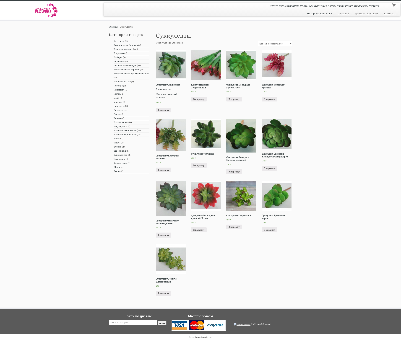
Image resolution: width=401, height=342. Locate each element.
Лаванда (118, 85)
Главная (113, 27)
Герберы (118, 57)
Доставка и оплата (366, 13)
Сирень (118, 146)
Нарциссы (119, 106)
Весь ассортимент (123, 49)
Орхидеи (118, 110)
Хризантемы (120, 163)
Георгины (119, 53)
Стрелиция (120, 151)
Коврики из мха (122, 81)
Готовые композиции (125, 65)
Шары (117, 167)
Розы (116, 138)
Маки (116, 98)
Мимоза (118, 102)
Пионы (117, 118)
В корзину (163, 110)
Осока (117, 114)
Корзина (343, 13)
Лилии (117, 94)
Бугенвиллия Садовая (126, 45)
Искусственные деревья (127, 69)
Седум (117, 142)
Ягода (117, 171)
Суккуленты (120, 155)
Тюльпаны (119, 159)
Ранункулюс (120, 126)
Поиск (162, 323)
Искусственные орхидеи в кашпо (131, 73)
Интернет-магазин (319, 13)
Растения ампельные (125, 130)
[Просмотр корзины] (394, 5)
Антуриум (119, 41)
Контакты (390, 13)
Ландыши (119, 89)
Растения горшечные (125, 134)
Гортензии (119, 61)
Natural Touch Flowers (203, 337)
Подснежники (121, 122)
